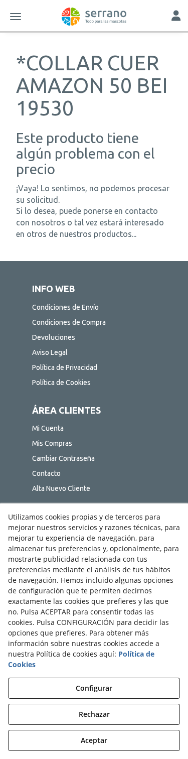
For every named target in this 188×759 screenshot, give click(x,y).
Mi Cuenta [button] (48, 428)
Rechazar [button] (94, 714)
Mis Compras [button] (52, 443)
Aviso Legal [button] (50, 352)
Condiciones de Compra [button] (69, 322)
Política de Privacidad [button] (64, 367)
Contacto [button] (46, 473)
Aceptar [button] (94, 740)
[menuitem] (94, 307)
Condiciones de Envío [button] (65, 307)
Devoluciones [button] (53, 337)
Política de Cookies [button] (61, 382)
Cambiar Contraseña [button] (63, 458)
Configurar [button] (94, 688)
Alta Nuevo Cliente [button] (61, 488)
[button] (94, 17)
